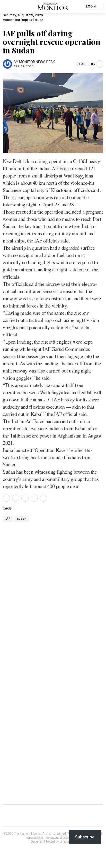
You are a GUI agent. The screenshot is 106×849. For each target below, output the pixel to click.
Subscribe (85, 836)
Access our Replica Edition (23, 20)
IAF (8, 519)
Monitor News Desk (37, 62)
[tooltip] (6, 498)
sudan (21, 519)
